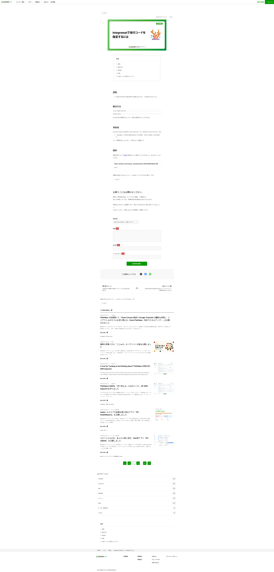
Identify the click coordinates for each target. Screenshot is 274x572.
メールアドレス (117, 253)
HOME (98, 550)
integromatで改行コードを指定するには (124, 550)
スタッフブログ (156, 559)
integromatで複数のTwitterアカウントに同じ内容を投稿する (116, 288)
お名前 (114, 245)
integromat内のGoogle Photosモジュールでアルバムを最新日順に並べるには (158, 288)
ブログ (29, 2)
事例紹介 (37, 2)
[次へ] (149, 463)
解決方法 (120, 67)
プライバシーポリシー (172, 556)
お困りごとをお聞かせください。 (126, 76)
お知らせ (46, 2)
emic (125, 155)
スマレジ (136, 498)
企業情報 (125, 556)
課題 (119, 64)
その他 (136, 513)
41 (145, 463)
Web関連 (136, 493)
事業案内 (140, 556)
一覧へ (137, 288)
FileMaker (136, 479)
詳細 (114, 228)
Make (171, 17)
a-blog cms (136, 483)
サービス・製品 (20, 2)
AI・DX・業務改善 (136, 508)
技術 (136, 488)
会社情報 (53, 2)
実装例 (119, 70)
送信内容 (115, 218)
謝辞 (119, 73)
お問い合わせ (155, 562)
